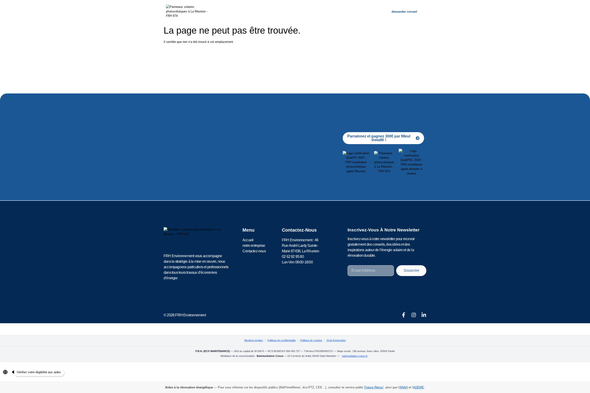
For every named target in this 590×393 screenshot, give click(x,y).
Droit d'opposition (336, 340)
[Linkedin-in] (423, 314)
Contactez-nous (327, 11)
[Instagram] (413, 314)
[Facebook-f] (403, 314)
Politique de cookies (311, 340)
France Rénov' (374, 387)
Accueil (259, 11)
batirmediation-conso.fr (355, 356)
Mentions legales (253, 340)
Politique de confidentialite (281, 340)
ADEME (418, 387)
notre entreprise (289, 11)
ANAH (403, 387)
